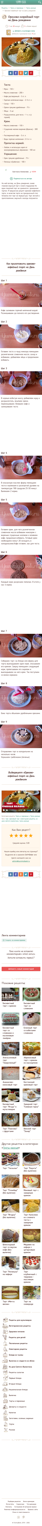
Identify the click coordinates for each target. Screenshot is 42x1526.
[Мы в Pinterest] (23, 1517)
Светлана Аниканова (20, 172)
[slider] (11, 810)
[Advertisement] (21, 226)
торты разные (24, 821)
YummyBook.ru (21, 2)
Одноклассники (21, 73)
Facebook (15, 73)
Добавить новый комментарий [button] (21, 969)
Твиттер (26, 73)
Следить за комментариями (15, 940)
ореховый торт (14, 819)
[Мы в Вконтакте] (18, 1517)
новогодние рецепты (27, 819)
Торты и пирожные (22, 816)
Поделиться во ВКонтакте (10, 73)
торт (6, 819)
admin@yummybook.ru (21, 861)
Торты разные (35, 816)
